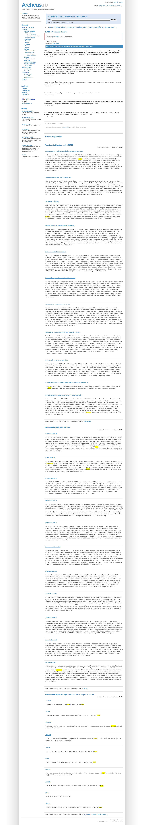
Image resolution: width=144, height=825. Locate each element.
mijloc (83, 53)
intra (53, 114)
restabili (95, 71)
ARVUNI (75, 27)
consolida (117, 63)
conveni (52, 65)
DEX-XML (26, 70)
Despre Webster (28, 77)
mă (54, 112)
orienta (105, 69)
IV (56, 51)
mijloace (63, 101)
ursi (68, 73)
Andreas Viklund (118, 821)
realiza (71, 71)
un (75, 53)
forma (114, 65)
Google (24, 88)
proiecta (62, 71)
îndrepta (96, 67)
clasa (84, 63)
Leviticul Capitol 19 (51, 500)
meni (81, 69)
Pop (119, 51)
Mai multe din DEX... (110, 27)
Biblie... (86, 688)
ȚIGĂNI (57, 27)
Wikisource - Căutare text (33, 36)
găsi (117, 65)
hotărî (62, 67)
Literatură (58, 145)
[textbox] (81, 20)
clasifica (89, 63)
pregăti (57, 71)
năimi (47, 103)
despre (117, 112)
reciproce (102, 112)
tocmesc (51, 51)
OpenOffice (25, 94)
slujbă (57, 114)
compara (94, 63)
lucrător (59, 53)
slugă (54, 53)
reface (66, 54)
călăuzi (80, 63)
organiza (89, 54)
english (121, 2)
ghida (46, 67)
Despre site (119, 6)
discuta (69, 51)
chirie (84, 101)
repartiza (89, 71)
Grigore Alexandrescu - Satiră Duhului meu (58, 177)
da (59, 65)
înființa (107, 67)
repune (73, 103)
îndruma (102, 67)
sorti (45, 73)
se (104, 51)
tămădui (64, 73)
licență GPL (66, 127)
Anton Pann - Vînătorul (52, 201)
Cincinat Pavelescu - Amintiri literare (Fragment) (59, 225)
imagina (66, 67)
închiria (72, 53)
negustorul (61, 84)
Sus (122, 820)
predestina (51, 71)
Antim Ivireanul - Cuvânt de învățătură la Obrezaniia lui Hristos (64, 151)
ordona (94, 69)
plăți (71, 114)
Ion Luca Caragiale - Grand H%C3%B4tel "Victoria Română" (63, 395)
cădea (94, 51)
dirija (83, 65)
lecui (74, 69)
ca (52, 53)
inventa (76, 67)
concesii (97, 112)
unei (82, 51)
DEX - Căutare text (31, 34)
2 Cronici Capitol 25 (51, 640)
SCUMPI (90, 27)
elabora (98, 65)
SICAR (96, 27)
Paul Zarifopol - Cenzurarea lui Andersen (57, 304)
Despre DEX (27, 76)
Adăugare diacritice (30, 50)
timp (80, 101)
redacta (75, 71)
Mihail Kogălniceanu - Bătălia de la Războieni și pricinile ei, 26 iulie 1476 (66, 382)
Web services (27, 69)
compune (100, 63)
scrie (111, 71)
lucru (107, 101)
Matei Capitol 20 (50, 457)
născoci (86, 69)
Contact (24, 79)
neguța (79, 82)
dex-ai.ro (56, 37)
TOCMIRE (52, 27)
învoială (99, 51)
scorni (107, 71)
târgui (106, 51)
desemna (69, 65)
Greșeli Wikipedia (31, 54)
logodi (78, 69)
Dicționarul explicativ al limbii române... (95, 814)
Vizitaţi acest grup (27, 103)
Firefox (24, 92)
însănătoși (117, 67)
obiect (78, 53)
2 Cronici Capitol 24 (51, 617)
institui (71, 67)
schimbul (64, 114)
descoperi (63, 65)
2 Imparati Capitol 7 (51, 593)
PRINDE (85, 27)
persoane (97, 101)
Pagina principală (28, 27)
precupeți (98, 82)
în (82, 101)
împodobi (86, 67)
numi (90, 69)
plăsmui (119, 69)
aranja (46, 54)
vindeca (72, 73)
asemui (71, 63)
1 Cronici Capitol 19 (51, 478)
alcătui (56, 63)
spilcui (49, 73)
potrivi (46, 71)
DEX (99, 6)
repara (61, 54)
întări (45, 69)
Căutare (24, 29)
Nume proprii (28, 65)
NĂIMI (80, 27)
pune (106, 53)
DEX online (26, 90)
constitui (95, 54)
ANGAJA (69, 27)
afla (53, 63)
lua (76, 101)
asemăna (66, 63)
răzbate (49, 84)
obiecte (62, 103)
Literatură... (87, 421)
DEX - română (29, 33)
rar (60, 101)
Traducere (112, 6)
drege (85, 103)
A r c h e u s (34, 5)
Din (100, 54)
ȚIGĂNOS (63, 27)
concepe (106, 63)
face (102, 65)
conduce (111, 63)
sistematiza (116, 71)
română (115, 2)
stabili (53, 73)
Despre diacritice (29, 52)
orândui (115, 53)
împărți (81, 67)
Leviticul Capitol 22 (51, 522)
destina (75, 65)
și (114, 51)
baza (112, 101)
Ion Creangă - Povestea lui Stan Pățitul (56, 360)
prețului (78, 51)
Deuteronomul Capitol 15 (52, 547)
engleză (54, 41)
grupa (54, 67)
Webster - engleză (30, 37)
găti (120, 65)
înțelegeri (119, 101)
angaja (49, 53)
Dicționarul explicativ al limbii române (69, 695)
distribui (92, 65)
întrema (55, 69)
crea (56, 65)
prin (113, 82)
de (86, 53)
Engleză (27, 42)
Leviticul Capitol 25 (51, 433)
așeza (76, 63)
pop (64, 82)
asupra (74, 51)
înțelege (60, 69)
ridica (99, 71)
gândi (50, 67)
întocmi (50, 69)
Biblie (57, 427)
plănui (114, 69)
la (96, 51)
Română (27, 41)
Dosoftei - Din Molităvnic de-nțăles (55, 252)
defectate (66, 103)
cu (56, 84)
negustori (71, 82)
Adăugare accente (30, 58)
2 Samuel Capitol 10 (51, 571)
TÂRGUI (100, 27)
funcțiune (79, 103)
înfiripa (111, 67)
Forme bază (105, 6)
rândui (103, 71)
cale (83, 54)
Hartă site (117, 820)
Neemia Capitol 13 (50, 662)
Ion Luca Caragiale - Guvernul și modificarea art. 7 (60, 278)
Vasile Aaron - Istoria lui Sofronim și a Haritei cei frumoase (62, 332)
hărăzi (58, 67)
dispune (87, 65)
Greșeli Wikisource (31, 55)
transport (90, 53)
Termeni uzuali (28, 74)
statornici (58, 73)
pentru (89, 51)
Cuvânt (49, 19)
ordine (110, 53)
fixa (111, 65)
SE (46, 112)
